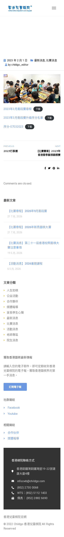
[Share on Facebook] (45, 168)
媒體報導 (12, 307)
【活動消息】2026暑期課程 (24, 263)
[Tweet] (49, 168)
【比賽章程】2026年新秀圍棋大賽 (29, 227)
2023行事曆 (11, 151)
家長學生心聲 (15, 312)
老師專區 (12, 334)
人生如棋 (12, 290)
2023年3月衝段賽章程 (18, 109)
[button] (15, 387)
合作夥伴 (12, 301)
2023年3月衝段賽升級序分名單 (23, 117)
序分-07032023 (13, 126)
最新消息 (39, 60)
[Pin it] (54, 168)
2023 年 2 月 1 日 (17, 60)
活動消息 (12, 329)
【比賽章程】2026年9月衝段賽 (27, 211)
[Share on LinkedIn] (58, 168)
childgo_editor (19, 64)
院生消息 (12, 340)
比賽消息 (51, 60)
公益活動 (12, 296)
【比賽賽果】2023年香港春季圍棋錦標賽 (48, 152)
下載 (38, 109)
